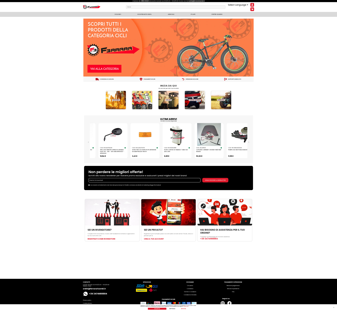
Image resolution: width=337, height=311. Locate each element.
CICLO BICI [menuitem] (118, 14)
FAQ (233, 291)
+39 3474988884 (209, 239)
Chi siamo (190, 285)
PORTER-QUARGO (194, 100)
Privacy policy (87, 300)
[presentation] (88, 142)
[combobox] (175, 7)
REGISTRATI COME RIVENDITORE (101, 239)
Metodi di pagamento (233, 285)
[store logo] (91, 7)
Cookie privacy (87, 303)
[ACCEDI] (252, 5)
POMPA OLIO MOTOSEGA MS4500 (210, 149)
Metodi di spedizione (233, 288)
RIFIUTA (183, 308)
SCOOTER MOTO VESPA (142, 100)
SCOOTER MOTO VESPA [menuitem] (144, 14)
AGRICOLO (221, 100)
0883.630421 (145, 1)
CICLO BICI (116, 100)
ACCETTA (157, 308)
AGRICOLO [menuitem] (171, 14)
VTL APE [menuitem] (193, 14)
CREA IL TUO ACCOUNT (154, 239)
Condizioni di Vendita (190, 294)
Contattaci (190, 288)
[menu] (168, 14)
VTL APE (168, 100)
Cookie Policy (186, 306)
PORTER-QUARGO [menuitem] (217, 14)
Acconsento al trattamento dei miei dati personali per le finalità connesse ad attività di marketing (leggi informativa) (125, 185)
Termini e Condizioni (190, 291)
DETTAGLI (172, 308)
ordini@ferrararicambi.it (197, 1)
